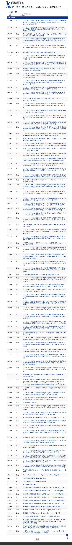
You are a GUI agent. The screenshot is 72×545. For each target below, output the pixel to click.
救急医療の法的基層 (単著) (30, 402)
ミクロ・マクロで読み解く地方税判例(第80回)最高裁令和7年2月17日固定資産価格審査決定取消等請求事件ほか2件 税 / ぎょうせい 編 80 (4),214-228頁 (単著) (44, 128)
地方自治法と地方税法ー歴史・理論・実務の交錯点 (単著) (39, 52)
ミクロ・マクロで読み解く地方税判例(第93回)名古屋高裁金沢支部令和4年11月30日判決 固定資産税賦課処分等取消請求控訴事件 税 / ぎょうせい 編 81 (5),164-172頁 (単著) (44, 29)
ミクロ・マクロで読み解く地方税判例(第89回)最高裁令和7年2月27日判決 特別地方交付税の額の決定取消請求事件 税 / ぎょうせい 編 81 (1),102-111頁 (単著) (44, 63)
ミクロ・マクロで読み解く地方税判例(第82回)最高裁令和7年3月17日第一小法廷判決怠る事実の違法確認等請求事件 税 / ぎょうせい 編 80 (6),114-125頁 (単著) (44, 117)
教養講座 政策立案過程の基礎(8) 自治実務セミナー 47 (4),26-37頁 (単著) (43, 494)
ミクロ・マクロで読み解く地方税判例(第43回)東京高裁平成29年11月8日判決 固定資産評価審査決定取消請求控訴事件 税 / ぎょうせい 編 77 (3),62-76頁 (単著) (44, 356)
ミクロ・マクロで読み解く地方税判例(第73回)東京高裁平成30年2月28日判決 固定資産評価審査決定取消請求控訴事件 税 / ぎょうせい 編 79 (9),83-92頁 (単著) (44, 170)
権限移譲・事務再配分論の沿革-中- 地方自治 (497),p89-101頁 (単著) (42, 510)
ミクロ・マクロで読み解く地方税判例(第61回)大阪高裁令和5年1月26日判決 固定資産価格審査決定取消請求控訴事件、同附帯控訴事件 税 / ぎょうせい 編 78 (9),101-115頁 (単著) (44, 256)
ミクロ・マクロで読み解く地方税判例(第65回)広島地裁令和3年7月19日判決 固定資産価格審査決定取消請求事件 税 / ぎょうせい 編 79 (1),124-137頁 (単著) (44, 219)
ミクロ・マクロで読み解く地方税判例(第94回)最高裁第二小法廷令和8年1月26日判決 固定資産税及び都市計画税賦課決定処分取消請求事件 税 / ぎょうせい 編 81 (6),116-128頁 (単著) (44, 22)
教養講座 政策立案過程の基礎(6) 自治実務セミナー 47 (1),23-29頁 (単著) (43, 500)
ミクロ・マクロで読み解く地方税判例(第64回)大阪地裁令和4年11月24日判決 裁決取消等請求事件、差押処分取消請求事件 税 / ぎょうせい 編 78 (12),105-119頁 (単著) (44, 231)
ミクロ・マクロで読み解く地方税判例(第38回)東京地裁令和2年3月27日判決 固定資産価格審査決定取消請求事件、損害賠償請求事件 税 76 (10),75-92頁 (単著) (44, 407)
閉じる (37, 539)
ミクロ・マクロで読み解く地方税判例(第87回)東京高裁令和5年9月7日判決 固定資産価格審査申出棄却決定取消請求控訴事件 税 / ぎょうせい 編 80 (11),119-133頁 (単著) (44, 82)
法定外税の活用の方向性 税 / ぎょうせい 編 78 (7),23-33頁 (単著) (41, 274)
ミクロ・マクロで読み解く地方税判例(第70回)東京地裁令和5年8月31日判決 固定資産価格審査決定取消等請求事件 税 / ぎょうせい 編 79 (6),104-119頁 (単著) (44, 193)
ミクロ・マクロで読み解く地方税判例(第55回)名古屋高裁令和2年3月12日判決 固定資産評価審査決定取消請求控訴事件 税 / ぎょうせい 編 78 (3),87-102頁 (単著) (44, 302)
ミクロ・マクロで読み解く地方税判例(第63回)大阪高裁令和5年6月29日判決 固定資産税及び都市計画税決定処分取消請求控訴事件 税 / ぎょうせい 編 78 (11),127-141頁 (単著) (44, 238)
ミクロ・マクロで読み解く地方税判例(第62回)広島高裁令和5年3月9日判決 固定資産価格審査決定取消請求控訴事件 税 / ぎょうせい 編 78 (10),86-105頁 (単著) (44, 249)
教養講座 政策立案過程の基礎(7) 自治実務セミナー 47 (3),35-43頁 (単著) (43, 497)
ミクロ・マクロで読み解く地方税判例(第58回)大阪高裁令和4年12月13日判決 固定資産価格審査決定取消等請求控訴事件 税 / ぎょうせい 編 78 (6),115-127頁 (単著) (44, 279)
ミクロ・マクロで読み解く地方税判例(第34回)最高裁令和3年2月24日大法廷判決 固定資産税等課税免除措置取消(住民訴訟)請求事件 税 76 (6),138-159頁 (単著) (44, 432)
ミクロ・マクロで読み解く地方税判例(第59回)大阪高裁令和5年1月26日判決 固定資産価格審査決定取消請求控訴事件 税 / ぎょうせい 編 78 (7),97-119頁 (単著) (44, 269)
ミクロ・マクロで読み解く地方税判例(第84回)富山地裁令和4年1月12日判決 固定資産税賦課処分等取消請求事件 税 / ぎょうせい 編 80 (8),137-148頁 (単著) (44, 105)
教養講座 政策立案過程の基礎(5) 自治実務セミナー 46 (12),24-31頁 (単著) (43, 503)
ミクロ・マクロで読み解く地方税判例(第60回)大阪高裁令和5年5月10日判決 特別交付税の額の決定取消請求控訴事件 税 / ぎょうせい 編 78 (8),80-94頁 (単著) (44, 263)
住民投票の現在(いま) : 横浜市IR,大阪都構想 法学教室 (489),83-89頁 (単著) (44, 437)
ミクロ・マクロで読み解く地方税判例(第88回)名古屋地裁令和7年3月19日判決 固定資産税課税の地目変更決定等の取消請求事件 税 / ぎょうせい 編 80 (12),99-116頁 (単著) (45, 75)
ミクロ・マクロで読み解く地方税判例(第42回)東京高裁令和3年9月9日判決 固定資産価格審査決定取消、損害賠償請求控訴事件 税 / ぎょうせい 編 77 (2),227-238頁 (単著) (44, 362)
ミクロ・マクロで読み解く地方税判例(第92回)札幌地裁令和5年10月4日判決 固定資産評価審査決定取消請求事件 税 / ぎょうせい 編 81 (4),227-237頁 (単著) (44, 40)
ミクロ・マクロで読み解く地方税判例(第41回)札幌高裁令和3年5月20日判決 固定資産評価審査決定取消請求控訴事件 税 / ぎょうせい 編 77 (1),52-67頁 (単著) (44, 369)
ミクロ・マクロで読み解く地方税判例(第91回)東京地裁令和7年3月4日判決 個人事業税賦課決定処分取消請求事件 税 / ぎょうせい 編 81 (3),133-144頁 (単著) (44, 47)
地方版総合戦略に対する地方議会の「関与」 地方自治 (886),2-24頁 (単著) (43, 417)
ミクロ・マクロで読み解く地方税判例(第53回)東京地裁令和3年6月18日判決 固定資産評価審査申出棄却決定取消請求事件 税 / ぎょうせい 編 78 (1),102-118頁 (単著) (44, 316)
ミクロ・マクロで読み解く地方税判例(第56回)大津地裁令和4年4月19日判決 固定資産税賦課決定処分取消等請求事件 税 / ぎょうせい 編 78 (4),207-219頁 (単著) (44, 296)
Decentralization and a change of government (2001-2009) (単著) (41, 475)
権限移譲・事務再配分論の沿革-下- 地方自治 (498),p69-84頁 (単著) (41, 506)
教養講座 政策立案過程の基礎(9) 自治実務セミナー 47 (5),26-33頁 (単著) (43, 491)
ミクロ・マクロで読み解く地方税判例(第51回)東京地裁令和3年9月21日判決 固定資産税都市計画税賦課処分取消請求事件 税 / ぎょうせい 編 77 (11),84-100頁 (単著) (44, 327)
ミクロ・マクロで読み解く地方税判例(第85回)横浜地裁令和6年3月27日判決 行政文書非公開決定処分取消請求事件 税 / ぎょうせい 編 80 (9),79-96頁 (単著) (44, 93)
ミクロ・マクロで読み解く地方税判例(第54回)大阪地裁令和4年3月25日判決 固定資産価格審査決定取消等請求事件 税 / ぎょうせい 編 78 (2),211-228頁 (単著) (44, 309)
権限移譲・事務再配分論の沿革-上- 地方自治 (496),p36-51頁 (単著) (41, 513)
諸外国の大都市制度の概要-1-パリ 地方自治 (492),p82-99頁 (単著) (41, 516)
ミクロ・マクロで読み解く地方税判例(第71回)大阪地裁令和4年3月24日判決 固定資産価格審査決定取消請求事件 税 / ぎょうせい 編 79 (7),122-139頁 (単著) (44, 186)
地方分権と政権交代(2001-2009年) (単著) (34, 478)
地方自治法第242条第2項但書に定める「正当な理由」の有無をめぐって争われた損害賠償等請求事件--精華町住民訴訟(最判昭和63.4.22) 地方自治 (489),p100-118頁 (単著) (44, 521)
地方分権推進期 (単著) (29, 484)
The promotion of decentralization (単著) (34, 481)
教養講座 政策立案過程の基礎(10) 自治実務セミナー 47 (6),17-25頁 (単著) (43, 487)
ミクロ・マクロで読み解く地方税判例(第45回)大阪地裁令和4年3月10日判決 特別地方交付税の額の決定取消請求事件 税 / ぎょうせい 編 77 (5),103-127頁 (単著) (44, 344)
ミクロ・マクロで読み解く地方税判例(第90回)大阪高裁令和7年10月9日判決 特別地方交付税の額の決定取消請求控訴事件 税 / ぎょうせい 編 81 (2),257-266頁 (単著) (44, 57)
